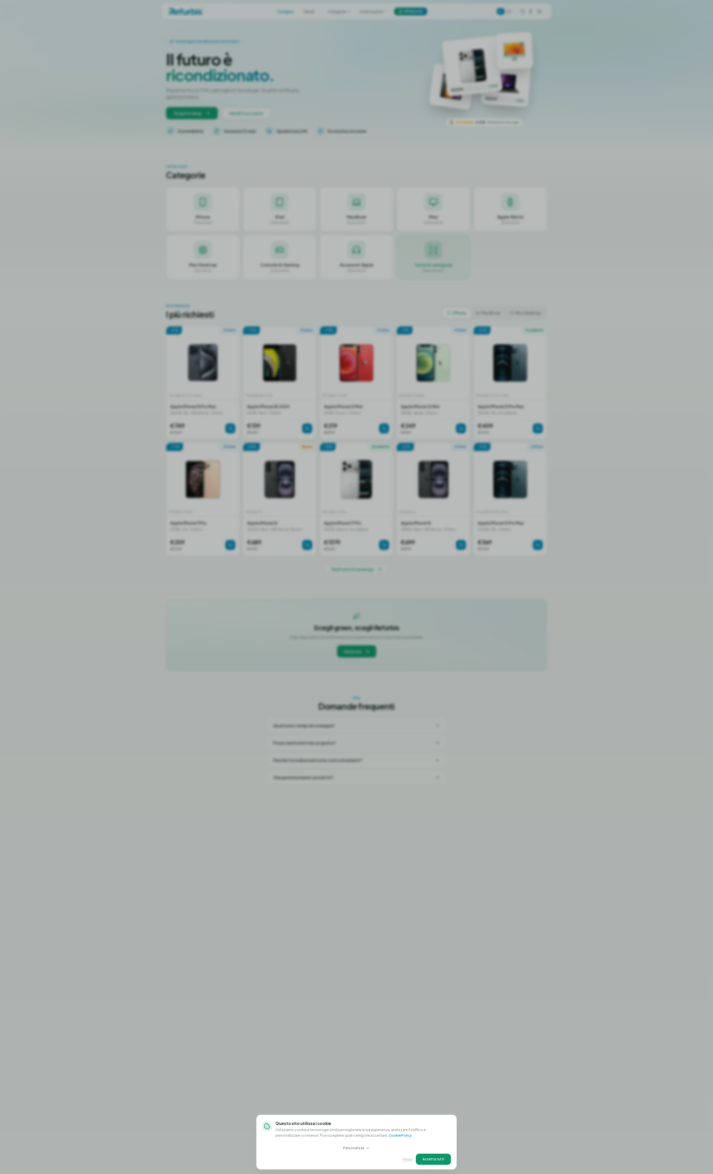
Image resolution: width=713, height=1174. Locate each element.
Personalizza (353, 1148)
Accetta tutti (433, 1159)
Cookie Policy (400, 1135)
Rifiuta (407, 1159)
